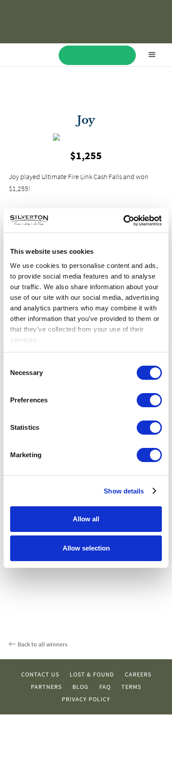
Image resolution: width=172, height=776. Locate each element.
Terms (131, 687)
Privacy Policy (86, 699)
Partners (46, 687)
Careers (138, 674)
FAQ (105, 687)
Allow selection (86, 548)
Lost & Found (92, 674)
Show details (124, 491)
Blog (80, 687)
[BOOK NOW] (97, 55)
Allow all (86, 519)
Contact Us (40, 674)
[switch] (149, 400)
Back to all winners (42, 644)
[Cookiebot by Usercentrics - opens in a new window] (124, 220)
